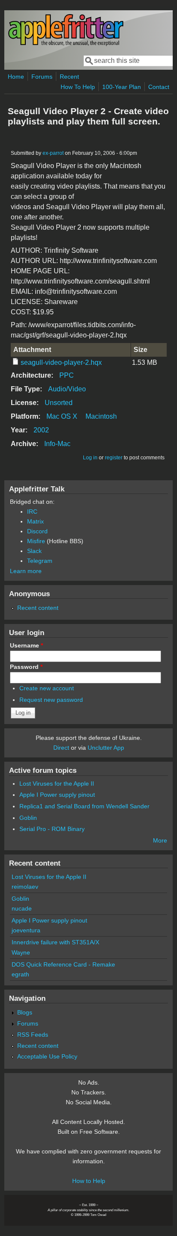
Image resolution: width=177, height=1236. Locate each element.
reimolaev (25, 886)
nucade (22, 908)
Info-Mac (57, 443)
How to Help (88, 1180)
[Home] (65, 44)
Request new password (51, 699)
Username (26, 645)
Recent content (37, 607)
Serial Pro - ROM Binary (52, 828)
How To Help (78, 86)
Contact (158, 86)
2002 (41, 430)
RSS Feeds (32, 1034)
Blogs (24, 1012)
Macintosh (101, 416)
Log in (90, 458)
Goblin (28, 817)
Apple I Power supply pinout (57, 794)
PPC (66, 375)
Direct (61, 747)
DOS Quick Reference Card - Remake (63, 964)
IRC (32, 511)
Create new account (46, 688)
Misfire (36, 541)
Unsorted (59, 402)
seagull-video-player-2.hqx (61, 362)
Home (16, 76)
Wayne (21, 952)
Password (26, 666)
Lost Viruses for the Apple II (56, 783)
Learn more (26, 571)
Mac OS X (61, 416)
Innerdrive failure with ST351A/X (55, 942)
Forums (41, 76)
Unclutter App (106, 747)
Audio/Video (67, 389)
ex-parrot (53, 153)
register (113, 458)
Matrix (35, 521)
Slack (34, 550)
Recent (69, 76)
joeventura (26, 930)
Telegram (39, 560)
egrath (20, 974)
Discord (37, 531)
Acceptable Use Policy (47, 1056)
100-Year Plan (121, 86)
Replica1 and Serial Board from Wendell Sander (84, 806)
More (160, 840)
